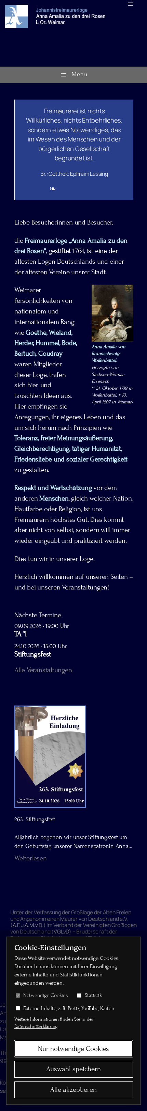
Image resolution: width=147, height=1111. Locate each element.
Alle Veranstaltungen (43, 670)
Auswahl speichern (73, 1069)
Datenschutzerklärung (36, 1026)
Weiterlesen (30, 858)
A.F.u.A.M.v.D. (28, 925)
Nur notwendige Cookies (73, 1049)
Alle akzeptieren (73, 1090)
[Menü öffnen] (130, 4)
